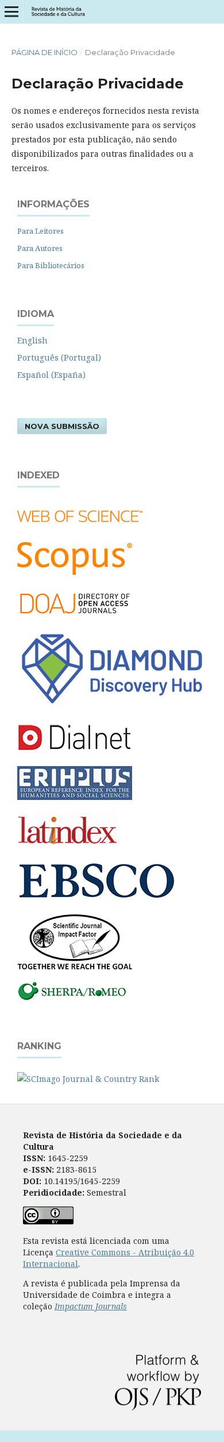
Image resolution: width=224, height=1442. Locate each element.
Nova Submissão (62, 426)
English (32, 340)
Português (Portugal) (59, 357)
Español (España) (51, 374)
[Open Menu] (11, 11)
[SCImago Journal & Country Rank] (88, 1078)
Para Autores (40, 248)
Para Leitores (40, 231)
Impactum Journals (91, 1306)
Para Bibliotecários (50, 265)
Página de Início (44, 52)
